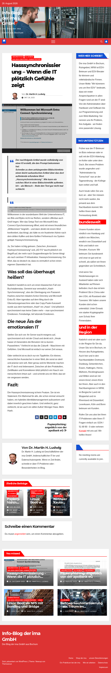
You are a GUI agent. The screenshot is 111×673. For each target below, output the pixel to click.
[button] (101, 41)
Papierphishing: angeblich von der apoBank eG (55, 427)
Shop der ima (81, 658)
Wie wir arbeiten (89, 663)
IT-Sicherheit (12, 496)
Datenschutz (103, 663)
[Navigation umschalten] (53, 41)
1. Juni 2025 (68, 611)
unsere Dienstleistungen (98, 658)
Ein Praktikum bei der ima (70, 663)
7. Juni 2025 (14, 611)
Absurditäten (17, 57)
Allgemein (29, 57)
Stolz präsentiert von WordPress (15, 661)
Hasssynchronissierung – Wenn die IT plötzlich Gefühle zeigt (26, 576)
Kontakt (82, 431)
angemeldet (20, 534)
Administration (13, 597)
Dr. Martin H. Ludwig (35, 94)
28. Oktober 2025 (17, 581)
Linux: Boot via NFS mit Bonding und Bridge (25, 604)
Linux (33, 496)
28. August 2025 (70, 581)
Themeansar (7, 664)
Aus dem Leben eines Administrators (26, 59)
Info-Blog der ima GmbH (11, 18)
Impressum (103, 667)
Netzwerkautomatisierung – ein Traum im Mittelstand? (81, 606)
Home (71, 658)
